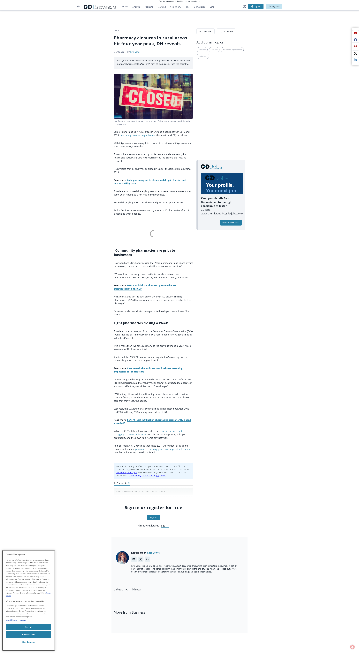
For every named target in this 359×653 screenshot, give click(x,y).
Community (176, 7)
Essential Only (28, 634)
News (125, 6)
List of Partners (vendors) (16, 620)
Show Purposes (28, 642)
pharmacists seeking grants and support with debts (162, 449)
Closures (214, 50)
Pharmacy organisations (232, 50)
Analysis (136, 6)
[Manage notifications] (352, 647)
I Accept (28, 627)
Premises (202, 50)
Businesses (202, 56)
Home (116, 30)
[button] (244, 6)
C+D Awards (201, 7)
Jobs (189, 7)
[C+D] (100, 6)
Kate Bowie (135, 51)
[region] (28, 600)
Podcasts (149, 6)
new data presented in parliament (138, 135)
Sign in (165, 525)
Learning (161, 6)
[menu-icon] (78, 6)
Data (213, 7)
